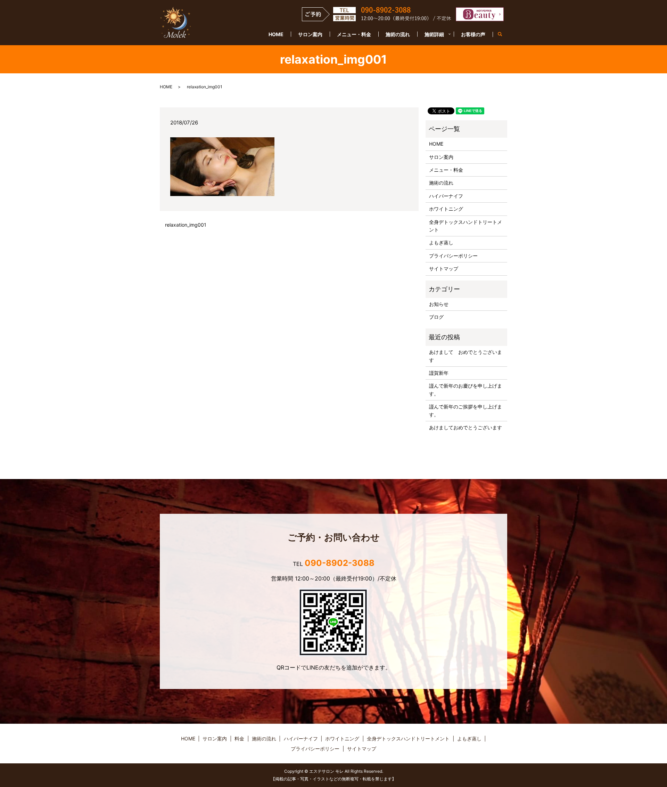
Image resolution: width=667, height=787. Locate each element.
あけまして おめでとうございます (465, 356)
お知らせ (438, 304)
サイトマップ (443, 268)
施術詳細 (434, 34)
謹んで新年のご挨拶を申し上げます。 (465, 410)
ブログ (436, 317)
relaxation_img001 (185, 225)
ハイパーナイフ (446, 196)
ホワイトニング (446, 209)
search (503, 35)
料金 (239, 738)
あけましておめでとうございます (465, 427)
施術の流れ (398, 34)
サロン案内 (310, 34)
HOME (276, 34)
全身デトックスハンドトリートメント (465, 226)
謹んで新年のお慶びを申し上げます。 (465, 389)
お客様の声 (473, 34)
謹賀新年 (438, 373)
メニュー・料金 (354, 34)
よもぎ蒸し (441, 242)
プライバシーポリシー (453, 256)
